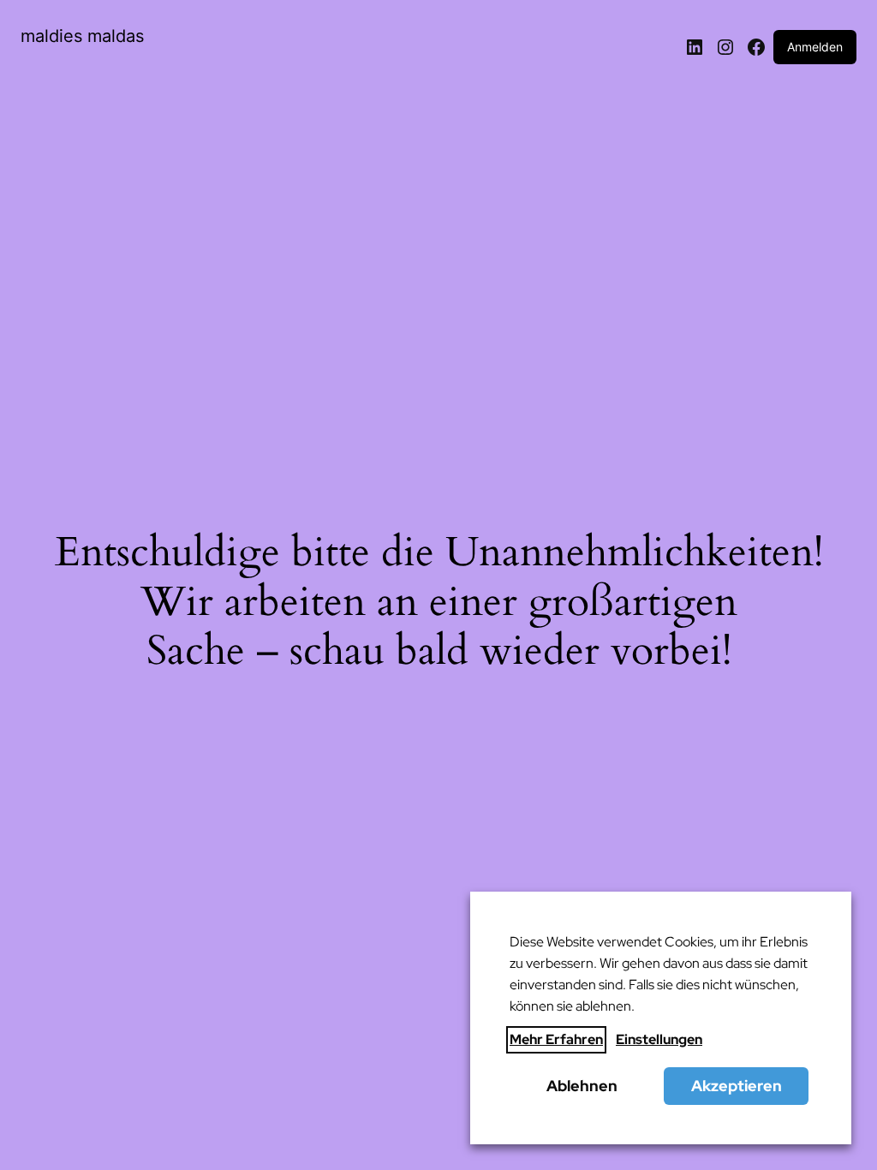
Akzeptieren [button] (736, 1085)
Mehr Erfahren (556, 1039)
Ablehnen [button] (581, 1085)
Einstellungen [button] (659, 1039)
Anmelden (815, 46)
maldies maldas (82, 36)
